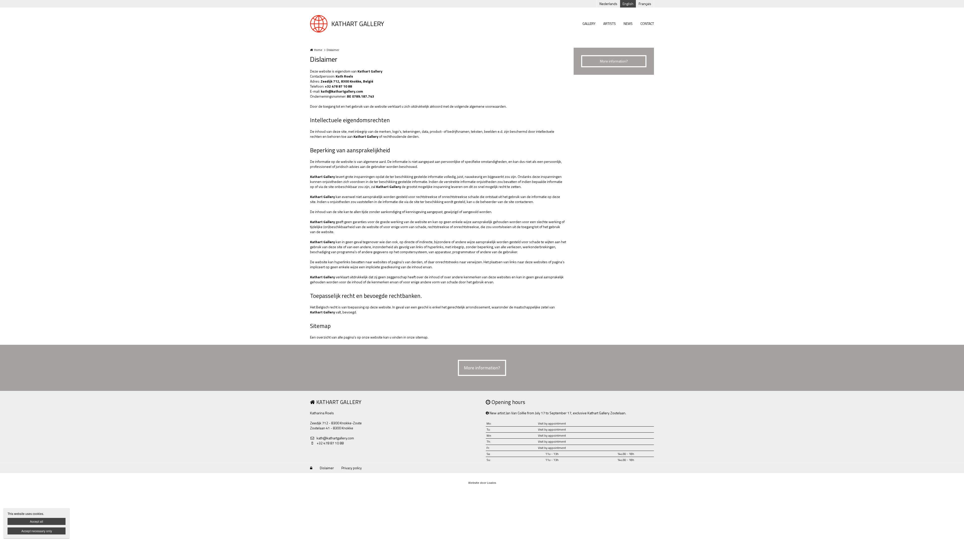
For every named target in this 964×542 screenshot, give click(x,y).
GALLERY (588, 23)
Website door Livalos (482, 482)
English (628, 3)
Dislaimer (327, 467)
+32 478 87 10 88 (330, 443)
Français (645, 3)
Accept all (36, 521)
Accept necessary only (36, 531)
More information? (614, 61)
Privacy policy (351, 467)
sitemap (421, 337)
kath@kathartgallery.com (342, 91)
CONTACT (647, 23)
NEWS (628, 23)
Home (318, 49)
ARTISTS (609, 23)
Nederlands (608, 3)
